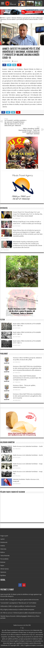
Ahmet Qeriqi (4, 569)
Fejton (2, 565)
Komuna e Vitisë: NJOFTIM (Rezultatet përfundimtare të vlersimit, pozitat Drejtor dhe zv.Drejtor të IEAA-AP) (27, 378)
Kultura (2, 552)
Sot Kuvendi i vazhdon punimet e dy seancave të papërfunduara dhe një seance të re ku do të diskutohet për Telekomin (15, 122)
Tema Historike (5, 555)
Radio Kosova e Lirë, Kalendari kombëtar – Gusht (28, 446)
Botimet (2, 562)
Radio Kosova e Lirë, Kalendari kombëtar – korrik (28, 455)
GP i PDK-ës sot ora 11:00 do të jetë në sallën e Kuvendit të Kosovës (20, 613)
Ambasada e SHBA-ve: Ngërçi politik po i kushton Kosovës (18, 606)
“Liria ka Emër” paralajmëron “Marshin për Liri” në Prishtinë (18, 603)
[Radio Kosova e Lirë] (22, 3)
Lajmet (8, 18)
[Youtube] (24, 585)
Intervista (3, 549)
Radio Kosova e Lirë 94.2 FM (22, 625)
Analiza (2, 545)
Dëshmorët (3, 542)
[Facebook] (20, 585)
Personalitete (4, 559)
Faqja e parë (4, 536)
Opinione (3, 572)
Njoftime (3, 575)
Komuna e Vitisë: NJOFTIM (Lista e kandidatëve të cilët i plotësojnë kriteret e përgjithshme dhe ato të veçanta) (27, 396)
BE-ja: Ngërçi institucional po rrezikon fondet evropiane (17, 609)
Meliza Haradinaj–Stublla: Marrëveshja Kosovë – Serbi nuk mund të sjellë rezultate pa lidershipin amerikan (29, 130)
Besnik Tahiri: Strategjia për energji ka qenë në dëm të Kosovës (19, 599)
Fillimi (3, 18)
